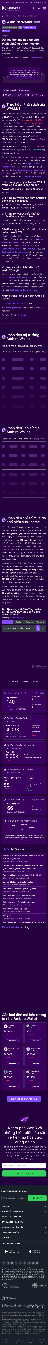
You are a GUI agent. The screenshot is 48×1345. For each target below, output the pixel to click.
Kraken (37, 163)
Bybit (30, 163)
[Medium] (24, 1263)
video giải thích (13, 307)
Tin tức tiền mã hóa (14, 303)
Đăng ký (37, 1198)
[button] (39, 8)
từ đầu (23, 315)
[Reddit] (33, 1263)
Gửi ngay (24, 840)
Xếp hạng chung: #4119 (10, 27)
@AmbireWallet (17, 617)
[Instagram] (29, 1263)
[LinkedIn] (20, 1263)
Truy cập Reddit (13, 721)
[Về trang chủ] (3, 16)
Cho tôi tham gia (24, 1173)
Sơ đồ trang (5, 1341)
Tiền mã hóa (10, 16)
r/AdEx (6, 849)
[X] (3, 1263)
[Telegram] (8, 1263)
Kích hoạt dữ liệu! (35, 57)
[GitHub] (37, 1263)
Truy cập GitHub (38, 800)
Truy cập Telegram (14, 748)
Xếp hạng (20, 16)
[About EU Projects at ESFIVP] (10, 1285)
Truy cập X (40, 693)
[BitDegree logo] (9, 1298)
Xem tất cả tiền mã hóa (24, 1099)
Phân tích (12, 1041)
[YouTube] (12, 1263)
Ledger (28, 176)
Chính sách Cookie (30, 1341)
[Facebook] (16, 1263)
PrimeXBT (6, 167)
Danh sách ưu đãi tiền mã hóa (15, 252)
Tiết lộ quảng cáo (41, 1341)
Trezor (38, 176)
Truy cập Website (13, 773)
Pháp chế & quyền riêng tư (17, 1341)
